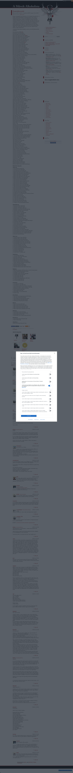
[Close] (55, 353)
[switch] (49, 374)
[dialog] (36, 386)
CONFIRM (29, 415)
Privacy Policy (42, 419)
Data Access (36, 419)
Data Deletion (30, 419)
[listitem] (36, 372)
